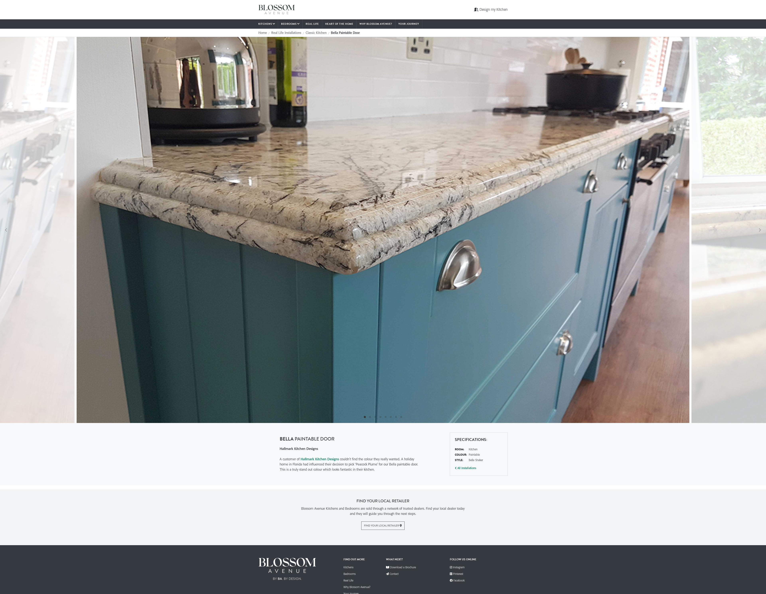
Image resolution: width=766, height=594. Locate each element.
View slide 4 (380, 417)
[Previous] (6, 230)
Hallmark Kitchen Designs (320, 459)
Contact (394, 574)
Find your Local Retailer (382, 526)
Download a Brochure (403, 567)
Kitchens (265, 24)
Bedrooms (289, 24)
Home (262, 33)
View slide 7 (396, 417)
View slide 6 (391, 417)
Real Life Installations (286, 33)
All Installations (466, 468)
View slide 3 (375, 417)
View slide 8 (401, 417)
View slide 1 (365, 417)
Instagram (458, 567)
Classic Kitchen (316, 33)
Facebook (459, 580)
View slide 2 (370, 417)
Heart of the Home (339, 24)
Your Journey (408, 24)
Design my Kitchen (494, 9)
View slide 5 (386, 417)
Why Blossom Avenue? (375, 24)
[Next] (759, 230)
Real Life (312, 24)
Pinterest (457, 574)
